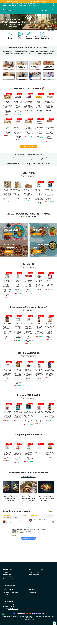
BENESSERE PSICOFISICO (30, 3)
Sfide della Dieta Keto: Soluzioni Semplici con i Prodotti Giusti (46, 498)
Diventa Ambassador (34, 572)
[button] (4, 522)
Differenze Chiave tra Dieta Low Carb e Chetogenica (11, 498)
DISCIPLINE (14, 5)
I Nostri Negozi (33, 592)
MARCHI (30, 5)
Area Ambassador (34, 574)
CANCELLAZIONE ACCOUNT (9, 585)
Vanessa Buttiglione (11, 519)
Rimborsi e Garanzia (8, 579)
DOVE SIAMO (36, 5)
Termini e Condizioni (8, 576)
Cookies (5, 583)
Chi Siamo (5, 572)
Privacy (5, 581)
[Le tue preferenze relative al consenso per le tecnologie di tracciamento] (54, 623)
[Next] (52, 29)
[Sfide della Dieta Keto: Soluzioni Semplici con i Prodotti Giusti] (46, 487)
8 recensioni (9, 521)
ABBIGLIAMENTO (7, 5)
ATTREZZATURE (22, 5)
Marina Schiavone (37, 520)
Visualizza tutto (28, 146)
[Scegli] (14, 248)
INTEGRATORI (6, 3)
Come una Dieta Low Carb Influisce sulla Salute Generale (28, 498)
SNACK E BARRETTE (42, 3)
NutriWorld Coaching (8, 594)
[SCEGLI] (14, 231)
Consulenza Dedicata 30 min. (10, 592)
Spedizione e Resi (7, 574)
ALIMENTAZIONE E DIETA (17, 3)
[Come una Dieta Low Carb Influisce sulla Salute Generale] (28, 487)
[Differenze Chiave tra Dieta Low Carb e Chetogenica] (11, 487)
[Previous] (49, 29)
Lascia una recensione (28, 538)
